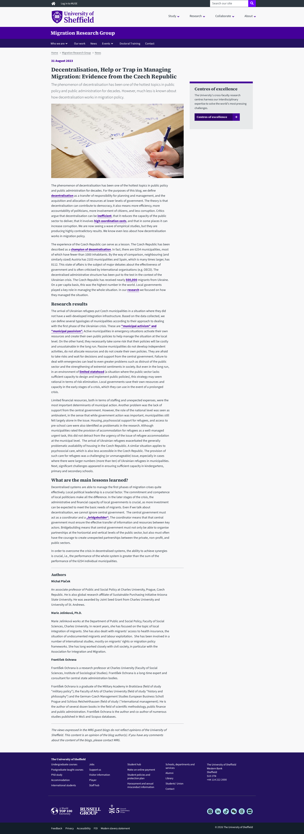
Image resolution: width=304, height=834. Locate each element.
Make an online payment (141, 770)
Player (92, 780)
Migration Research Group (83, 33)
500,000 (131, 280)
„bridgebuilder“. (97, 517)
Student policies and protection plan (138, 776)
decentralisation (62, 196)
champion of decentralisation (91, 249)
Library (169, 778)
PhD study (56, 775)
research (133, 290)
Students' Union (174, 783)
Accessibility (84, 828)
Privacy (69, 828)
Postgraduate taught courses (67, 770)
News (93, 43)
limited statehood (92, 372)
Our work (79, 43)
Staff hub (94, 785)
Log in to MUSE (69, 3)
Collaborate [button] (223, 16)
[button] (60, 43)
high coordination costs (110, 221)
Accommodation (60, 780)
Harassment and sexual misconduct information (140, 785)
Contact (149, 43)
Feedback (56, 828)
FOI (96, 828)
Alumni (169, 773)
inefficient (104, 216)
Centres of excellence (212, 117)
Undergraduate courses (64, 764)
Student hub (134, 764)
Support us (95, 770)
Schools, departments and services (180, 766)
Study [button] (172, 16)
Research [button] (196, 16)
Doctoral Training (130, 43)
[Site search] (252, 3)
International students (63, 785)
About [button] (249, 16)
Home (54, 53)
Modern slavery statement (115, 828)
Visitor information (99, 775)
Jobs (91, 764)
